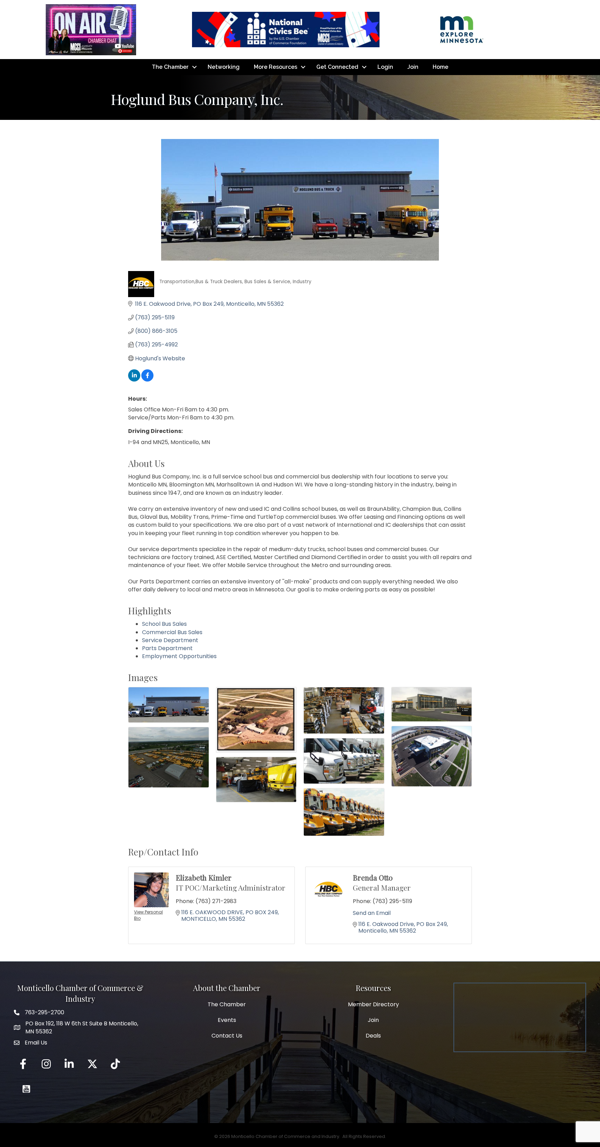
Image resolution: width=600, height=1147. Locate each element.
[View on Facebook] (147, 380)
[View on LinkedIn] (134, 380)
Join (412, 67)
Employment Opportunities (179, 656)
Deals (373, 1036)
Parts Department (167, 648)
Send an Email (372, 913)
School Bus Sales (164, 624)
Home (440, 67)
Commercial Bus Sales (172, 632)
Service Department (170, 640)
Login (385, 67)
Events (227, 1020)
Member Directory (373, 1004)
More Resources (275, 67)
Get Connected (337, 67)
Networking (224, 67)
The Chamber (170, 67)
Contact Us (226, 1036)
